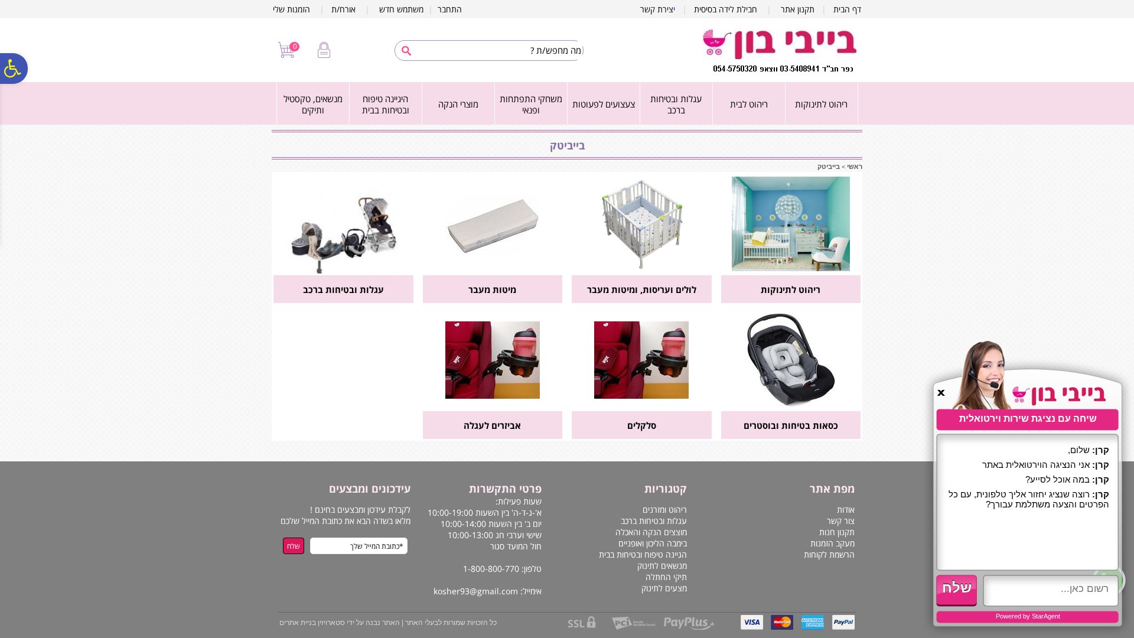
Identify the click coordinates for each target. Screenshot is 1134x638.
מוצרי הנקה (458, 104)
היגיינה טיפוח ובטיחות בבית (385, 104)
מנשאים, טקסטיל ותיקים (313, 104)
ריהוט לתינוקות (821, 104)
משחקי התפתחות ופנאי (531, 104)
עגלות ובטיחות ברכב (676, 104)
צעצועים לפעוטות (603, 104)
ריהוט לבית (749, 104)
